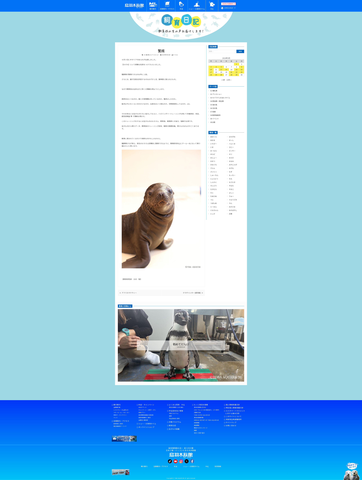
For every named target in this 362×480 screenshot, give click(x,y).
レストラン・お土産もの (121, 410)
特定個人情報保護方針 (235, 408)
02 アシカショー (154, 55)
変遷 (195, 430)
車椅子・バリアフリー (120, 415)
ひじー (231, 147)
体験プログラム (175, 422)
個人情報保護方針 (233, 405)
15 (236, 69)
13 (226, 69)
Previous (116, 346)
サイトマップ (231, 422)
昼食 (170, 416)
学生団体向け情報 (176, 411)
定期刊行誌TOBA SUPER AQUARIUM (202, 414)
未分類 (212, 122)
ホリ (230, 154)
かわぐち (213, 165)
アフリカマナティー (130, 293)
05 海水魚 (213, 105)
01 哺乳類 (146, 55)
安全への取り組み (199, 433)
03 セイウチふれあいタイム (220, 98)
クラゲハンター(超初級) (192, 293)
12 (221, 69)
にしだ (212, 214)
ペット (116, 417)
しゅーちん (214, 175)
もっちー (232, 175)
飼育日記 (172, 425)
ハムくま (232, 144)
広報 (230, 214)
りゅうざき (233, 200)
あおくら (213, 137)
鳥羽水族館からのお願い (176, 407)
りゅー (231, 196)
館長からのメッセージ (200, 428)
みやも (231, 168)
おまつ (212, 161)
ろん (230, 203)
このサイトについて (234, 416)
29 (236, 75)
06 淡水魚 (213, 108)
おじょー (213, 158)
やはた (231, 186)
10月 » (229, 80)
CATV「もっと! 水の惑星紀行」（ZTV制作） (207, 410)
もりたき (232, 182)
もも (230, 179)
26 (221, 75)
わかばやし (233, 210)
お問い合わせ (231, 425)
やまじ (231, 189)
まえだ (231, 158)
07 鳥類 (213, 112)
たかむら (213, 189)
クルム (212, 168)
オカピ (212, 154)
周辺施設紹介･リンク (120, 426)
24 (211, 75)
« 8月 (223, 80)
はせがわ (232, 137)
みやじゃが (233, 165)
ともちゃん (214, 210)
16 (242, 69)
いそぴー (213, 144)
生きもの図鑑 (174, 429)
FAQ (207, 466)
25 (216, 75)
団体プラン (142, 412)
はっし (231, 140)
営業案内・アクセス (121, 421)
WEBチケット (143, 407)
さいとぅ (213, 172)
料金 (175, 466)
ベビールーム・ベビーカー (122, 412)
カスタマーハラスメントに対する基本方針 (235, 412)
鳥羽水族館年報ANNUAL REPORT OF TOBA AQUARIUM (206, 419)
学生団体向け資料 (174, 418)
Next (243, 346)
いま (212, 147)
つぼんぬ (213, 203)
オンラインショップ (146, 427)
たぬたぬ (213, 196)
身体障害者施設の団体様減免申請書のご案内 (146, 416)
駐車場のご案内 (118, 424)
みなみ (231, 161)
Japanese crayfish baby (181, 344)
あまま (212, 140)
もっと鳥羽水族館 (201, 405)
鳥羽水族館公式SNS (200, 407)
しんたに (213, 182)
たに (212, 193)
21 (231, 72)
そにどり (213, 186)
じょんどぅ (214, 179)
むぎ (230, 172)
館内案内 (117, 405)
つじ (212, 200)
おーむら (213, 151)
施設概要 (196, 425)
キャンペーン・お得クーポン (147, 410)
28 (231, 75)
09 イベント (214, 119)
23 (242, 72)
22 (236, 72)
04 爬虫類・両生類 (217, 101)
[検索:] (226, 51)
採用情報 (196, 423)
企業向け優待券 (143, 420)
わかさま (232, 207)
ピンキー (232, 151)
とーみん (213, 207)
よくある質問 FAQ (177, 405)
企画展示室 (117, 407)
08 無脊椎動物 (215, 115)
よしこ (231, 193)
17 (211, 72)
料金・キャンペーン (146, 405)
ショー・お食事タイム (147, 423)
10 (211, 69)
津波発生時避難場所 (234, 419)
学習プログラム (173, 413)
